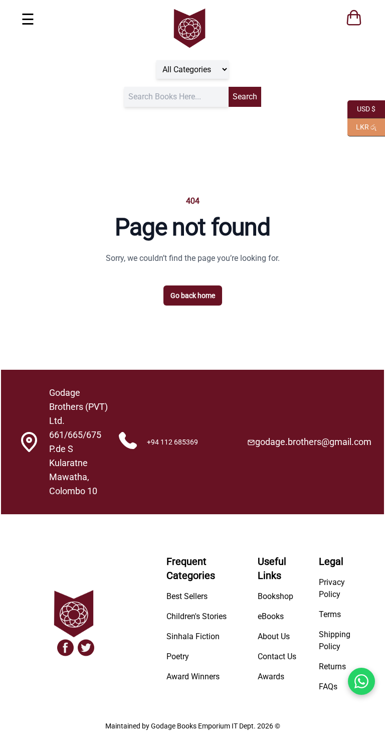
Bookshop (275, 596)
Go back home (192, 295)
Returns (332, 666)
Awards (271, 676)
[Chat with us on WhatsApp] (361, 681)
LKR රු (361, 126)
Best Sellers (187, 596)
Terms (330, 614)
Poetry (177, 656)
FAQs (328, 686)
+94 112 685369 (172, 442)
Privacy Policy (332, 588)
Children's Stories (196, 616)
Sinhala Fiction (193, 636)
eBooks (271, 616)
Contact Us (277, 656)
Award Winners (193, 676)
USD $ (361, 108)
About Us (274, 636)
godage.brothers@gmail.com (313, 441)
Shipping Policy (334, 640)
